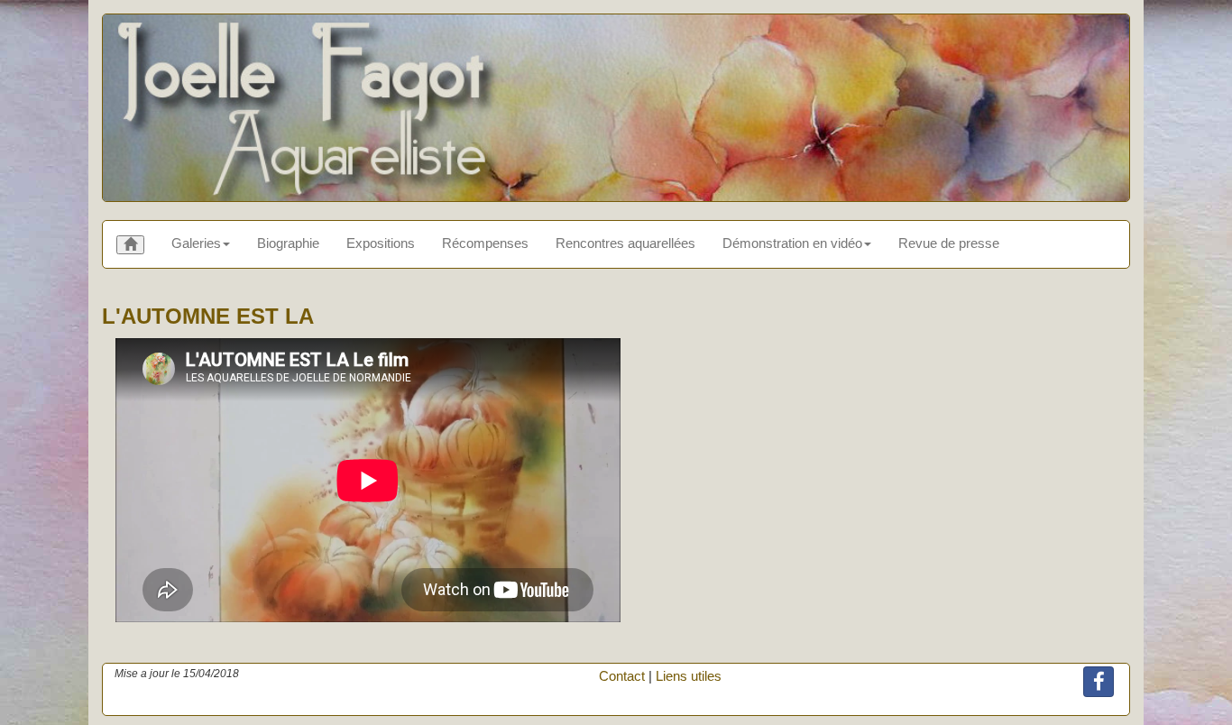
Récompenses (485, 243)
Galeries (196, 243)
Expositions (380, 243)
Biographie (288, 243)
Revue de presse (948, 243)
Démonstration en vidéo (792, 243)
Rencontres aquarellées (625, 243)
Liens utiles (689, 676)
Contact (622, 676)
